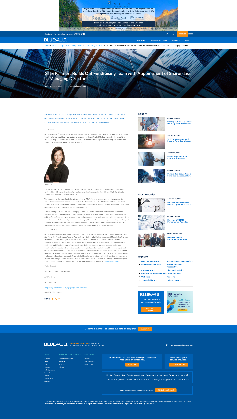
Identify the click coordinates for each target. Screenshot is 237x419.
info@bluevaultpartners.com (63, 34)
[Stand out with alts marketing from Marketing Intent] (180, 313)
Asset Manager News (93, 45)
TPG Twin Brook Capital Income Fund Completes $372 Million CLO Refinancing (178, 140)
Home (47, 45)
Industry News (147, 270)
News (46, 364)
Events (46, 376)
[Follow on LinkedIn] (168, 345)
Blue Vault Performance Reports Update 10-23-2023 (179, 204)
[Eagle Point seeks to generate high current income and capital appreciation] (118, 30)
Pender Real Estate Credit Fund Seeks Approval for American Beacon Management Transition (179, 175)
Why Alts (47, 358)
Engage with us (178, 365)
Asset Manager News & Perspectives (66, 45)
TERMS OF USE (188, 345)
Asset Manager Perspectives (179, 261)
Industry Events (174, 280)
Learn (46, 361)
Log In (190, 34)
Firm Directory (155, 40)
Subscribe (182, 34)
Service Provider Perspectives (174, 265)
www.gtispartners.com (113, 261)
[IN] (172, 33)
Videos (61, 367)
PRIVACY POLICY (176, 345)
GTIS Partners (70, 86)
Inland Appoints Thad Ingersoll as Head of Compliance (177, 158)
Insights (86, 358)
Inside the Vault (174, 273)
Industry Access (49, 370)
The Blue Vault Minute (66, 358)
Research (47, 367)
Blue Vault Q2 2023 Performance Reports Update (177, 221)
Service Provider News (151, 264)
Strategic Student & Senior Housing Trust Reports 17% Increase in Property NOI (179, 123)
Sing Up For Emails (151, 309)
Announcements (89, 361)
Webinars (145, 277)
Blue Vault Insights (175, 270)
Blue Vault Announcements (154, 273)
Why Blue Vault (49, 378)
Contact (47, 381)
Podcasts (171, 277)
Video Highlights (148, 280)
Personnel (81, 86)
